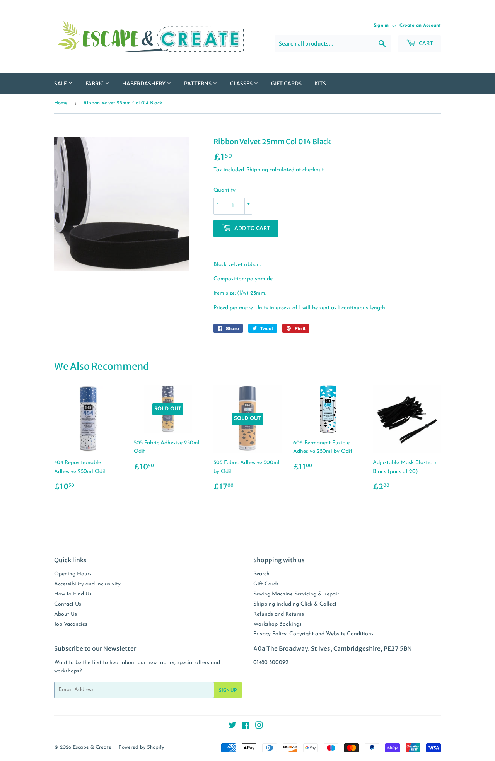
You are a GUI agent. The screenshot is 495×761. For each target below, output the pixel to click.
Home (61, 103)
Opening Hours (73, 574)
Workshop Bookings (277, 624)
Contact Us (67, 604)
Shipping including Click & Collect (294, 604)
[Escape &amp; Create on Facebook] (246, 727)
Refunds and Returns (278, 614)
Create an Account (420, 25)
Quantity (224, 190)
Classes (242, 83)
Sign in (381, 25)
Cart (425, 43)
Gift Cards (286, 83)
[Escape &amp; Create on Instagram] (259, 727)
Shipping (257, 170)
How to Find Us (73, 594)
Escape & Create (92, 747)
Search (261, 574)
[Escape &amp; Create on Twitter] (232, 727)
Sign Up (228, 690)
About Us (65, 614)
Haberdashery (144, 83)
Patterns (198, 83)
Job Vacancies (70, 624)
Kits (320, 83)
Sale (61, 83)
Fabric (95, 83)
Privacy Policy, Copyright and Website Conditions (313, 634)
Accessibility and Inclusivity (87, 584)
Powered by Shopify (141, 747)
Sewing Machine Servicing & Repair (296, 594)
